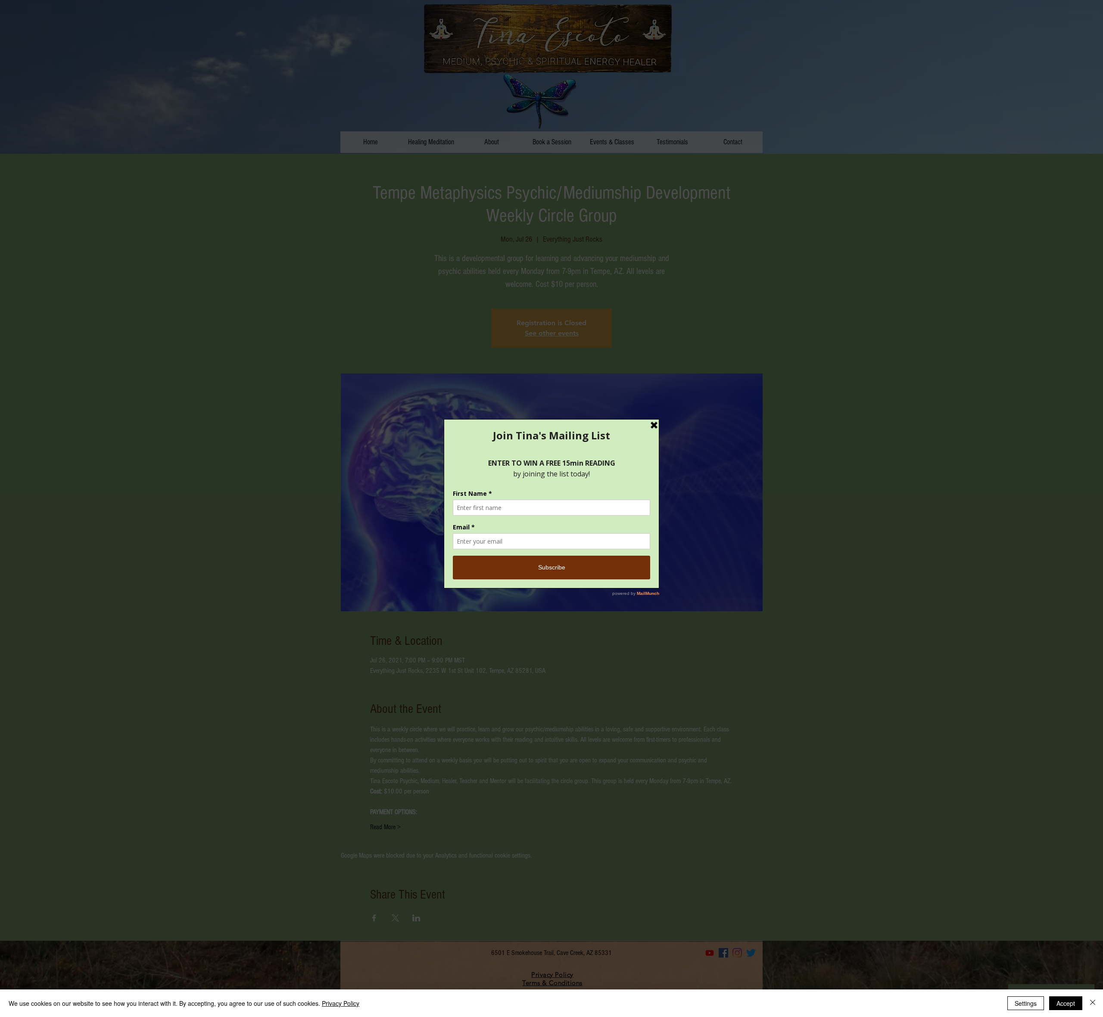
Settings (1026, 1003)
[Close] (1092, 1003)
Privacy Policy (340, 1003)
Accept (1065, 1003)
